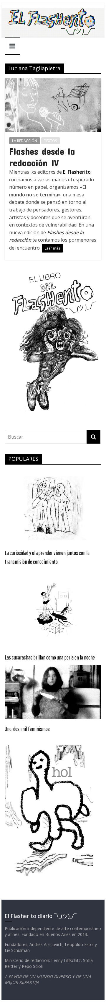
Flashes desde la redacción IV (42, 157)
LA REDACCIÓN (24, 140)
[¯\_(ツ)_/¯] (52, 11)
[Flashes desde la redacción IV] (53, 82)
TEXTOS (50, 140)
